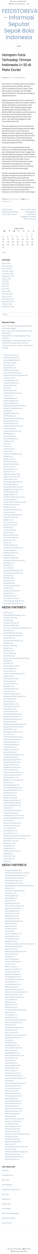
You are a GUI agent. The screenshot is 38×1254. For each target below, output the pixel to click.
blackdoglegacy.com (12, 911)
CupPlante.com (8, 441)
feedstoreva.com (9, 843)
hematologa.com (11, 898)
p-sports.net (9, 931)
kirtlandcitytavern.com (13, 1086)
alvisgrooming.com (10, 798)
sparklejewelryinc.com (13, 977)
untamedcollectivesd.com (14, 1027)
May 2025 (5, 286)
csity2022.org (8, 663)
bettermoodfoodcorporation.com (15, 375)
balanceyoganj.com (10, 398)
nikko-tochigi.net (11, 1070)
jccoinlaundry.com (9, 699)
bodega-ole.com (11, 1116)
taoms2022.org (8, 656)
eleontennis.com (9, 540)
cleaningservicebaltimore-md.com (17, 873)
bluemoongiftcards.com (13, 1076)
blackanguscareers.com (13, 1111)
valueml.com (7, 451)
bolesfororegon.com (12, 1114)
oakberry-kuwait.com (11, 749)
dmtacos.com (9, 888)
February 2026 (7, 266)
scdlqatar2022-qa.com (11, 623)
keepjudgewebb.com (12, 1053)
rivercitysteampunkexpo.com (15, 1078)
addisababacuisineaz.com (14, 1157)
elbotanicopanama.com (11, 694)
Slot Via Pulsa (7, 1223)
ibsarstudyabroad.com (11, 666)
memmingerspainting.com (13, 482)
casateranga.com (11, 1017)
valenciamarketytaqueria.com (15, 951)
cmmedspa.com (10, 1060)
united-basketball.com (13, 961)
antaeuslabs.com (9, 428)
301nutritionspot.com (13, 1088)
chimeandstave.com (12, 918)
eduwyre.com (8, 520)
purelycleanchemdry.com (12, 431)
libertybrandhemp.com (13, 1103)
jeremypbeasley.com (10, 484)
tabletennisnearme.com (12, 851)
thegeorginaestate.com (11, 800)
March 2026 (6, 263)
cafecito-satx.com (11, 967)
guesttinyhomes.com (12, 903)
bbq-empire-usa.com (11, 841)
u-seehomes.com (9, 512)
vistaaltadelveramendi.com (14, 878)
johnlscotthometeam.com (12, 510)
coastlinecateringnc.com (13, 880)
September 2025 (8, 276)
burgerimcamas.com (12, 1159)
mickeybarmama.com (11, 813)
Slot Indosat (6, 1209)
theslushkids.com (11, 1000)
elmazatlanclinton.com (11, 706)
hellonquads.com (9, 681)
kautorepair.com (9, 701)
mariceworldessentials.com (13, 772)
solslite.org (9, 1040)
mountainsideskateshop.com (15, 1083)
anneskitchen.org (11, 949)
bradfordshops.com (10, 545)
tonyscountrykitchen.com (12, 790)
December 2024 (7, 299)
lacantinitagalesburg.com (12, 714)
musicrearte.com (9, 828)
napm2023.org (8, 581)
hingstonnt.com (9, 378)
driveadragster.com (12, 896)
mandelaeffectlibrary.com (12, 393)
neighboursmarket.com (13, 1108)
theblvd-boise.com (10, 525)
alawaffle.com (10, 956)
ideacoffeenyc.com (10, 709)
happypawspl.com (9, 722)
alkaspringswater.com (11, 742)
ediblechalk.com (9, 848)
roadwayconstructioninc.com (13, 815)
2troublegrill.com (11, 1015)
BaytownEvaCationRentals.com (14, 406)
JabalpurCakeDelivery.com (13, 408)
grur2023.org (8, 575)
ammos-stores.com (12, 1091)
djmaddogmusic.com (12, 1045)
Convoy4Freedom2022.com (13, 573)
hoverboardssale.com (11, 383)
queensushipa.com (10, 461)
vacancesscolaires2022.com (13, 603)
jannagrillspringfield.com (12, 760)
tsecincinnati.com (9, 671)
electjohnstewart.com (12, 1129)
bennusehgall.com (10, 668)
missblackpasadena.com (13, 946)
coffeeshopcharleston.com (13, 737)
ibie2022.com (8, 565)
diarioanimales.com (10, 684)
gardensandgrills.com (13, 1065)
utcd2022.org (8, 643)
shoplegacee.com (9, 436)
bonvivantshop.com (10, 439)
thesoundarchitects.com (13, 1048)
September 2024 (8, 307)
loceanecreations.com (13, 1093)
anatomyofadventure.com (14, 1055)
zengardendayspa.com (13, 974)
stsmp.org (7, 388)
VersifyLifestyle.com (10, 423)
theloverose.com (11, 923)
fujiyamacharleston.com (12, 762)
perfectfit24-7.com (10, 729)
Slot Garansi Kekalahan (10, 1213)
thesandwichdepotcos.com (13, 487)
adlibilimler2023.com (10, 553)
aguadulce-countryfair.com (13, 780)
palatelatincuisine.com (13, 908)
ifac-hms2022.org (9, 653)
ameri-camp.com (9, 466)
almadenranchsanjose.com (13, 548)
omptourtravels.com (12, 1131)
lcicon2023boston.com (11, 598)
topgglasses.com (11, 941)
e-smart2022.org (9, 530)
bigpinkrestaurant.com (11, 477)
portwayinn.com (11, 1043)
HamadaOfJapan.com (11, 421)
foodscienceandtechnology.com (16, 1152)
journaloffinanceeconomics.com (16, 1147)
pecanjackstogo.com (12, 972)
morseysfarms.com (10, 831)
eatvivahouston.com (12, 913)
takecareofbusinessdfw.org (13, 418)
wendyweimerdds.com (11, 464)
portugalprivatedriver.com (13, 732)
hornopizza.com (11, 893)
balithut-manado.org (11, 558)
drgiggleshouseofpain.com (13, 489)
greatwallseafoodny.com (14, 921)
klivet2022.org (8, 651)
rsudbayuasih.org (11, 1136)
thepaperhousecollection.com (16, 1035)
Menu (19, 46)
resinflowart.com (11, 929)
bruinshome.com (11, 982)
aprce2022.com (8, 563)
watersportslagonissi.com (12, 515)
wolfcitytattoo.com (11, 987)
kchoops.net (9, 1081)
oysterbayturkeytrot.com (14, 989)
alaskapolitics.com (10, 385)
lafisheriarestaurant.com (12, 775)
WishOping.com (9, 434)
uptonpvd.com (10, 1012)
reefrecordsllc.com (11, 954)
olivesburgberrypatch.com (14, 997)
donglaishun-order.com (12, 767)
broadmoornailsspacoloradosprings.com (20, 944)
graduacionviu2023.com (13, 969)
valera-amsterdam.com (13, 1101)
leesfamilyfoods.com (10, 535)
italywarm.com (10, 1144)
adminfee (22, 77)
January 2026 (6, 268)
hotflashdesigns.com (10, 492)
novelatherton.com (12, 1124)
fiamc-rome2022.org (10, 770)
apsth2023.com (8, 593)
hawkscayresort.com (10, 678)
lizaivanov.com (10, 901)
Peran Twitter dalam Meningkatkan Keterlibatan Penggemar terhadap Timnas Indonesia (28, 214)
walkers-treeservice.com (14, 1022)
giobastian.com (10, 1002)
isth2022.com (8, 613)
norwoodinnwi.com (12, 1106)
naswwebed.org (9, 555)
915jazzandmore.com (11, 777)
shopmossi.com (10, 1025)
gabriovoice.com (11, 926)
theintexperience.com (11, 357)
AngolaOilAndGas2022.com (13, 570)
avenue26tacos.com (12, 939)
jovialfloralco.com (9, 507)
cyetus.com (7, 543)
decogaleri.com (8, 686)
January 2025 (6, 296)
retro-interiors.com (10, 522)
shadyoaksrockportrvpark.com (14, 696)
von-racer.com (8, 734)
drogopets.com (8, 846)
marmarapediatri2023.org (12, 635)
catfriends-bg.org (9, 363)
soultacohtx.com (9, 856)
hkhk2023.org (8, 578)
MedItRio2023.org (9, 596)
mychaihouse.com (9, 795)
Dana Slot (5, 1194)
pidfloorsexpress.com (11, 370)
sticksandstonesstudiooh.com (16, 1020)
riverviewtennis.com (10, 833)
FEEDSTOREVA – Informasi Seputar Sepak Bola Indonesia (20, 24)
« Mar (4, 252)
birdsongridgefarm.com (13, 1096)
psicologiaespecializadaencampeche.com (19, 885)
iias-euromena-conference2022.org (16, 658)
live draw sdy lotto (8, 1218)
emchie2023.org (9, 638)
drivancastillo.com (11, 1058)
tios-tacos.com (10, 964)
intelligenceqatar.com (11, 413)
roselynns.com (8, 396)
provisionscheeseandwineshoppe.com (17, 628)
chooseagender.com (10, 380)
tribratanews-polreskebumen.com (17, 1134)
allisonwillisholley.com (13, 1038)
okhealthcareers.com (11, 355)
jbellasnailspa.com (10, 793)
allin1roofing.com (11, 1050)
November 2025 (8, 274)
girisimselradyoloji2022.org (13, 640)
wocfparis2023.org (10, 618)
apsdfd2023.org (9, 583)
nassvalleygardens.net (13, 1126)
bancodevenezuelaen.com (12, 373)
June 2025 (5, 284)
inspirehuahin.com (10, 479)
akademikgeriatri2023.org (12, 633)
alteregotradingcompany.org (14, 560)
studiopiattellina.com (11, 757)
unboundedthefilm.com (11, 360)
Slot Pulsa (5, 1180)
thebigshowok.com (12, 916)
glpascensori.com (11, 1005)
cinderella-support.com (11, 474)
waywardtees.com (9, 368)
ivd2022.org (7, 661)
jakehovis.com (8, 782)
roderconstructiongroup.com (14, 673)
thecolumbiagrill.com (11, 625)
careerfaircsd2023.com (11, 591)
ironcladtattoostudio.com (14, 979)
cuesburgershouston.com (14, 883)
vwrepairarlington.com (13, 870)
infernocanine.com (11, 1032)
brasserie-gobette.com (11, 825)
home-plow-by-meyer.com (14, 906)
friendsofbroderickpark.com (13, 755)
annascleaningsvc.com (13, 984)
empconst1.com (9, 472)
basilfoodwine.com (11, 1068)
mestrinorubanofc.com (13, 1121)
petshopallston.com (12, 936)
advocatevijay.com (9, 550)
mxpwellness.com (11, 1030)
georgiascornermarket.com (13, 727)
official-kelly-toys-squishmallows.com (16, 836)
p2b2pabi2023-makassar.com (14, 615)
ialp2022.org (7, 648)
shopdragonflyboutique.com (13, 818)
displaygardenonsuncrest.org (14, 838)
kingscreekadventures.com (13, 426)
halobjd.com (7, 411)
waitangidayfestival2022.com (13, 601)
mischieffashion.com (10, 517)
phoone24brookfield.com (12, 810)
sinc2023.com (8, 620)
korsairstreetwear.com (13, 934)
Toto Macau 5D (7, 1175)
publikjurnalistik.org (12, 1139)
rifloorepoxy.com (11, 1007)
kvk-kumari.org (10, 1149)
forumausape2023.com (11, 586)
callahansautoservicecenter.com (15, 724)
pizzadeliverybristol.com (12, 717)
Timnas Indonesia (13, 199)
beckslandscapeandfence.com (15, 875)
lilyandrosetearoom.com (14, 994)
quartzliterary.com (10, 752)
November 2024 (8, 301)
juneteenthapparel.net (13, 1141)
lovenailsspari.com (10, 747)
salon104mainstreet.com (12, 739)
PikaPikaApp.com (9, 416)
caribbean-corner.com (13, 1073)
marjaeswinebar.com (11, 704)
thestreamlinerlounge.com (14, 1119)
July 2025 (5, 281)
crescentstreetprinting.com (15, 891)
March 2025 (6, 291)
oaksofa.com (8, 853)
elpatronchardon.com (11, 765)
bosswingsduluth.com (11, 785)
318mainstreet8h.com (11, 744)
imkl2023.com (8, 588)
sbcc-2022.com (8, 568)
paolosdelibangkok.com (12, 805)
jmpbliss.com (8, 456)
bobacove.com (8, 808)
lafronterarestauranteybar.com (16, 992)
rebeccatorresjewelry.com (12, 454)
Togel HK (5, 1170)
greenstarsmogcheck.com (12, 719)
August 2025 (6, 279)
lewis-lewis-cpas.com (10, 537)
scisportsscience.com (12, 1154)
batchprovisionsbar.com (12, 823)
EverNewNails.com (10, 499)
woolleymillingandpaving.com (15, 1010)
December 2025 (7, 271)
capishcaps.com (9, 858)
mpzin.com (7, 444)
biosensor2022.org (10, 646)
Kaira (20, 1249)
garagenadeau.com (10, 494)
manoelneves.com (9, 390)
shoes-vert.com (9, 691)
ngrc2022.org (8, 532)
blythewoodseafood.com (12, 803)
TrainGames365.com (10, 403)
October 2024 (7, 304)
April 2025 (5, 289)
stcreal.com (7, 446)
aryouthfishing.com (12, 959)
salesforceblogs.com (10, 401)
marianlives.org (9, 365)
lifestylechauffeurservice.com (14, 497)
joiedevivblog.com (11, 1098)
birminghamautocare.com (12, 787)
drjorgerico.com (9, 459)
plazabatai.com (8, 676)
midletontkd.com (11, 1063)
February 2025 (7, 294)
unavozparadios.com (11, 689)
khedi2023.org (8, 630)
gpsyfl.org (7, 861)
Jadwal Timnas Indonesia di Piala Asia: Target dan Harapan (10, 211)
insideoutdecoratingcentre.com (14, 502)
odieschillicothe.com (10, 711)
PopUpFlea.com (9, 449)
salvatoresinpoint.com (11, 504)
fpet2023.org (8, 527)
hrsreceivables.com (10, 469)
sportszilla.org (8, 820)
